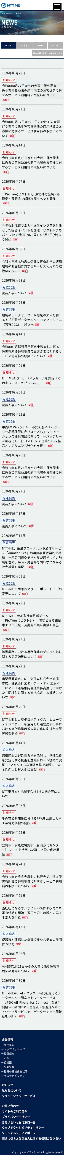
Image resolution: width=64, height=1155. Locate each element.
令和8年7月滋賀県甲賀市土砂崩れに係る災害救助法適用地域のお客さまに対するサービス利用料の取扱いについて (32, 351)
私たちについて (12, 1090)
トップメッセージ (14, 1049)
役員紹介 (9, 1054)
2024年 (39, 45)
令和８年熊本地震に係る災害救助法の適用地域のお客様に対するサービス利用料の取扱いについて (32, 266)
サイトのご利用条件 (14, 1111)
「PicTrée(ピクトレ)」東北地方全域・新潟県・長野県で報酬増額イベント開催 (31, 196)
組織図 (8, 1062)
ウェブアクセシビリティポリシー (23, 1127)
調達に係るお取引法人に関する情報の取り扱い (31, 1138)
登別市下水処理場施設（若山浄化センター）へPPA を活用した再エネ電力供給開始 (31, 850)
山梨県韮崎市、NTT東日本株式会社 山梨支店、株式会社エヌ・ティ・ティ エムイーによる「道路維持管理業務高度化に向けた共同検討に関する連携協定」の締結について (32, 688)
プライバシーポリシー (16, 1117)
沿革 (6, 1058)
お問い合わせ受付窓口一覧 (19, 1122)
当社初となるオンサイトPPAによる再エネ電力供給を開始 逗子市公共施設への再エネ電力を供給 (32, 913)
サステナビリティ (14, 1076)
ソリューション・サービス (19, 1096)
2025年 (24, 45)
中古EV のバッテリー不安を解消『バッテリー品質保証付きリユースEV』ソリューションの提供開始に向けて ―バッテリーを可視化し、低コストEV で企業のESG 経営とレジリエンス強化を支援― (32, 436)
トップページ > (8, 13)
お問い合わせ (10, 1106)
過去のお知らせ (55, 53)
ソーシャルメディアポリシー (20, 1133)
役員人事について (14, 293)
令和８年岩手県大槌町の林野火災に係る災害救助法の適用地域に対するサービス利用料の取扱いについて (32, 881)
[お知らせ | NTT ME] (10, 5)
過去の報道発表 (40, 53)
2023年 (55, 45)
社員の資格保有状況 (16, 1071)
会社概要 (9, 1045)
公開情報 (9, 1067)
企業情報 (7, 1039)
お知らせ (7, 1085)
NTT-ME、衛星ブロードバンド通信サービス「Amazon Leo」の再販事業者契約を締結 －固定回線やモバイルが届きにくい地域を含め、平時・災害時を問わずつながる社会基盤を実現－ (32, 557)
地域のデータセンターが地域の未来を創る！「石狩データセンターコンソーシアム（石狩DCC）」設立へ (32, 320)
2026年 (8, 45)
